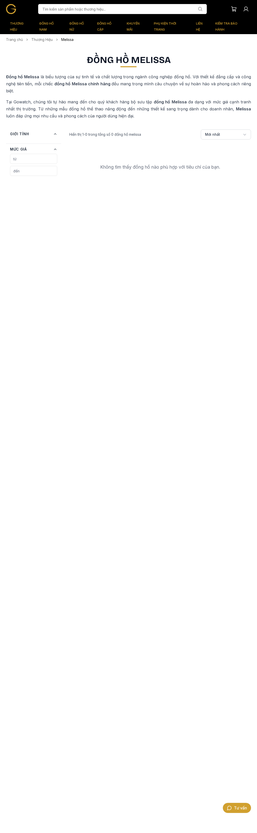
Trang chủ (14, 39)
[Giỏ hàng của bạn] (234, 9)
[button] (33, 133)
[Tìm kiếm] (200, 9)
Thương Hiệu (42, 39)
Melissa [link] (67, 39)
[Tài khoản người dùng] (246, 9)
